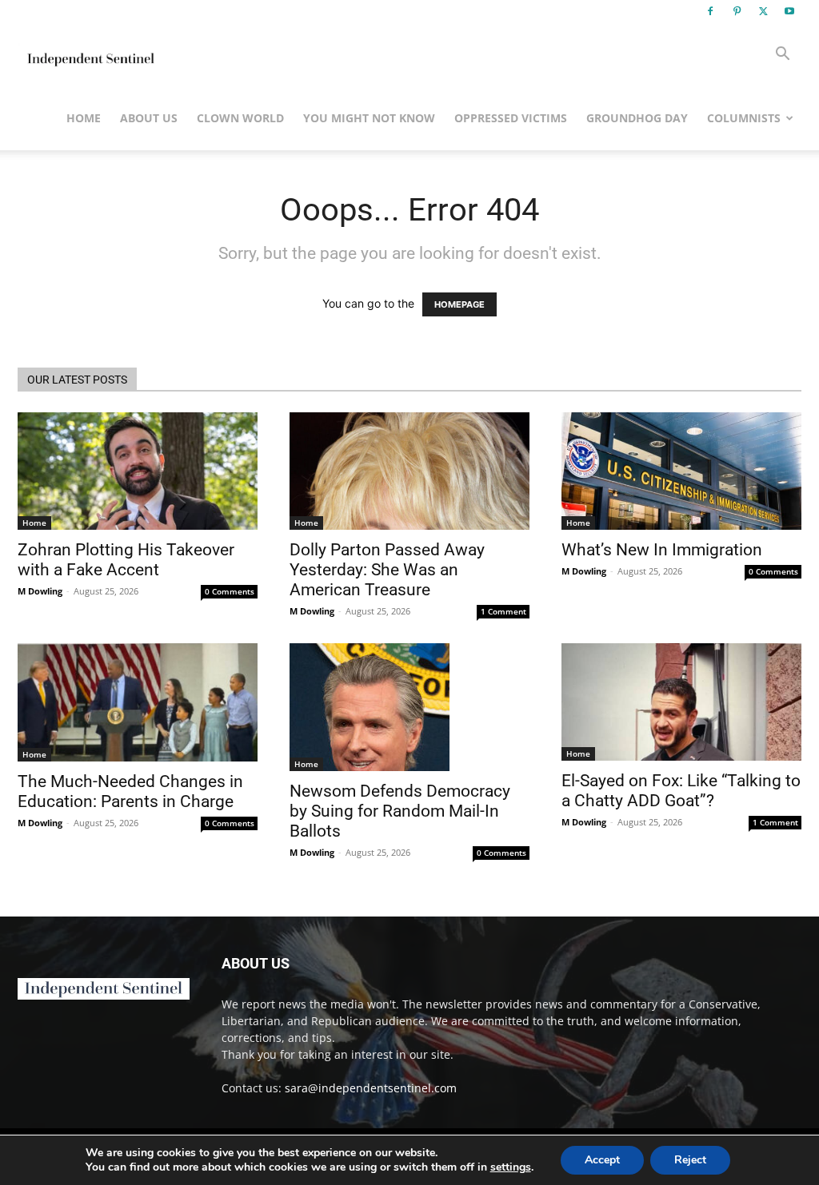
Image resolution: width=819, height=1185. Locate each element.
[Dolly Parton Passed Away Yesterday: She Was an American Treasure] (409, 471)
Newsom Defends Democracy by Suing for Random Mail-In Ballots (400, 811)
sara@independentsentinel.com (371, 1088)
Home (83, 117)
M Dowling (40, 591)
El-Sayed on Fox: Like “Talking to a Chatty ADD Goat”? (681, 790)
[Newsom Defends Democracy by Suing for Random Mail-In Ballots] (409, 707)
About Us (149, 117)
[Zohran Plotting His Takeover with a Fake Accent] (138, 471)
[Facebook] (710, 11)
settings (510, 1167)
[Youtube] (789, 11)
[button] (782, 55)
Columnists (744, 117)
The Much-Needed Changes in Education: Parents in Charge (130, 791)
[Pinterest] (737, 11)
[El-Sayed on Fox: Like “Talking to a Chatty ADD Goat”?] (681, 702)
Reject (690, 1159)
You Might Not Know (369, 117)
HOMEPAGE (459, 304)
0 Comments (229, 591)
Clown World (240, 117)
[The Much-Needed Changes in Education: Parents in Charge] (138, 702)
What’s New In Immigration (661, 549)
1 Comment (503, 611)
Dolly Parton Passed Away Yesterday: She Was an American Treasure (387, 569)
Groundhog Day (637, 117)
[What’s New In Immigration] (681, 471)
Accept (602, 1159)
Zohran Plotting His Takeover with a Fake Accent (126, 559)
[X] (763, 11)
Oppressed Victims (510, 117)
